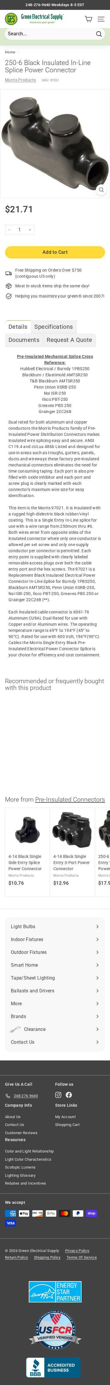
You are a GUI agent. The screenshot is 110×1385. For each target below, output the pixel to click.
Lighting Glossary (20, 1175)
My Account (65, 1117)
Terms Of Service (82, 1257)
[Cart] (88, 19)
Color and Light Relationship (29, 1151)
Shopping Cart (67, 1124)
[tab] (18, 326)
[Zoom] (101, 189)
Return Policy (16, 1257)
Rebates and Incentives (25, 1183)
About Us (13, 1117)
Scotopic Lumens (20, 1167)
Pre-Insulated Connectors (70, 799)
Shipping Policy (47, 1257)
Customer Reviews (21, 1133)
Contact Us (14, 1124)
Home (10, 52)
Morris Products (20, 80)
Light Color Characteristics (28, 1159)
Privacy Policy (77, 1250)
